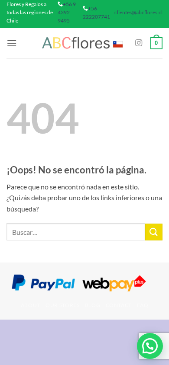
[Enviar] (153, 232)
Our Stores (62, 305)
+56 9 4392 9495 (67, 12)
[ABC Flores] (83, 43)
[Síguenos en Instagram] (138, 43)
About (30, 305)
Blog (92, 305)
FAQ (142, 305)
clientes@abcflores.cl (138, 12)
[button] (11, 43)
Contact (119, 305)
